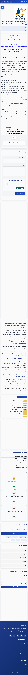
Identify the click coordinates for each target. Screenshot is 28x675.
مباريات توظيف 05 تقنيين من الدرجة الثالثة (17, 405)
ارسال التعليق (19, 193)
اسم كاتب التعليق (21, 157)
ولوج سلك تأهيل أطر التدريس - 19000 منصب (18, 458)
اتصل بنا (22, 565)
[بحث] (11, 2)
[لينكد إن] (14, 635)
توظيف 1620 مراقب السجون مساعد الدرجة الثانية (17, 465)
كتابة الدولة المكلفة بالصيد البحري (18, 414)
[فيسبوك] (21, 635)
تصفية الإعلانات (13, 586)
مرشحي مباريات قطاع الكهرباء (21, 456)
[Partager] (2, 7)
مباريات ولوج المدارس (19, 554)
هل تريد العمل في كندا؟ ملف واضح (18, 401)
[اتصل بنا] (8, 2)
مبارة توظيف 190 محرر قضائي (21, 467)
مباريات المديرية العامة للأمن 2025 (20, 460)
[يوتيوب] (10, 635)
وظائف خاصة (22, 648)
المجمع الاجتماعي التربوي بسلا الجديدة (17, 411)
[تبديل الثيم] (5, 2)
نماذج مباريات (21, 550)
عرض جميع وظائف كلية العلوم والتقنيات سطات (14, 143)
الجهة (25, 581)
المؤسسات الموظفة (20, 656)
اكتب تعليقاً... (22, 165)
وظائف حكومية (22, 646)
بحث (14, 533)
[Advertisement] (14, 260)
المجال (25, 575)
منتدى (22, 561)
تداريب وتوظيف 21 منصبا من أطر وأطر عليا (16, 416)
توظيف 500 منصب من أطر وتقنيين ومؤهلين (16, 403)
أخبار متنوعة (21, 557)
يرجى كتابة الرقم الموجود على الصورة (16, 180)
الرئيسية (23, 643)
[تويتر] (18, 635)
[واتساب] (25, 635)
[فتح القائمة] (2, 2)
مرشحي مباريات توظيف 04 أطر (18, 409)
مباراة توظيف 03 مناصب (20, 407)
